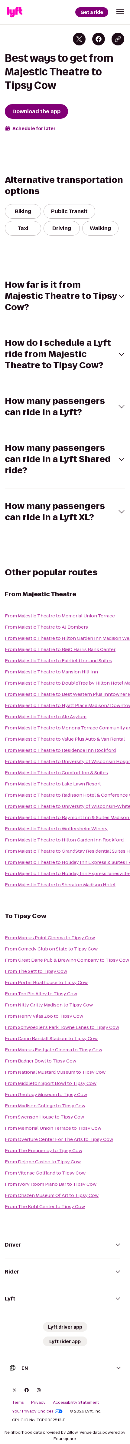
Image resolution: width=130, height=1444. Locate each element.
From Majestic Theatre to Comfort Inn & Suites (56, 772)
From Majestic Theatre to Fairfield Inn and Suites (58, 660)
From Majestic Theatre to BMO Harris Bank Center (60, 649)
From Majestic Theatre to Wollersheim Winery (56, 828)
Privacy (38, 1402)
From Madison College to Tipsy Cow (45, 1105)
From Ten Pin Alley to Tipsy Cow (41, 993)
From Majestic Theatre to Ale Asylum (45, 716)
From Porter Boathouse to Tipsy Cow (46, 982)
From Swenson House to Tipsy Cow (44, 1117)
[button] (120, 11)
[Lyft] (14, 12)
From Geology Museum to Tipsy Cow (46, 1094)
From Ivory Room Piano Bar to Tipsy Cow (50, 1184)
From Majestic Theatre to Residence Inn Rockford (60, 750)
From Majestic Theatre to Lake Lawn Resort (53, 784)
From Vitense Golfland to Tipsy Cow (45, 1173)
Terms (18, 1402)
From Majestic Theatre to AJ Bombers (46, 627)
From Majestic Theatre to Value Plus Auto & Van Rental (65, 739)
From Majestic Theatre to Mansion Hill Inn (51, 672)
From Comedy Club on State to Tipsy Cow (51, 949)
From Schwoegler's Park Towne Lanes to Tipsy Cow (62, 1027)
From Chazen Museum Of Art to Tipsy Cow (52, 1195)
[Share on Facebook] (98, 39)
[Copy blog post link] (118, 39)
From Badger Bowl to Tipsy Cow (40, 1061)
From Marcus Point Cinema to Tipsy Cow (50, 937)
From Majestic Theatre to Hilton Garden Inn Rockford (64, 840)
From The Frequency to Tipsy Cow (43, 1150)
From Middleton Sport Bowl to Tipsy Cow (50, 1083)
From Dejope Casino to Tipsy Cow (43, 1161)
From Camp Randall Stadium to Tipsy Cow (51, 1038)
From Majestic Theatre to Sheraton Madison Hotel (60, 884)
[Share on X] (79, 39)
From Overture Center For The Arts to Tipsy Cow (59, 1139)
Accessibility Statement (76, 1402)
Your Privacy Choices (33, 1411)
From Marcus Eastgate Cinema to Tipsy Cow (53, 1049)
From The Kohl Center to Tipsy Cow (45, 1206)
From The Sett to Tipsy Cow (36, 971)
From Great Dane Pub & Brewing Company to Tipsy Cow (67, 960)
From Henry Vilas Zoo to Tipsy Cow (44, 1016)
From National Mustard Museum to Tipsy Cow (55, 1072)
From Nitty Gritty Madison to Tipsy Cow (49, 1005)
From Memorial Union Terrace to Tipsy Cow (53, 1128)
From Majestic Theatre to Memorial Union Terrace (60, 616)
